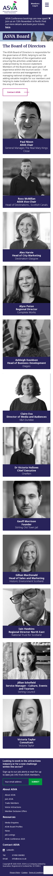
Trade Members (12, 803)
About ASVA (10, 795)
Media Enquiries (12, 822)
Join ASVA (9, 799)
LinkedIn (10, 850)
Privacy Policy (15, 873)
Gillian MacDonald (26, 578)
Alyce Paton (26, 309)
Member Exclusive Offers (16, 811)
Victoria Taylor (27, 742)
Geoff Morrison (26, 524)
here (7, 27)
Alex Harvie (26, 255)
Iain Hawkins (27, 631)
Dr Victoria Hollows (26, 470)
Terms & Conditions (36, 873)
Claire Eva (27, 416)
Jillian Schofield (26, 687)
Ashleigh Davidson (26, 363)
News (7, 830)
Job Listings (10, 835)
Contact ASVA (13, 92)
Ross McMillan (26, 201)
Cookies (24, 873)
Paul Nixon (26, 146)
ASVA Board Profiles (14, 826)
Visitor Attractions (13, 807)
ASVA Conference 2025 (15, 839)
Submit (35, 781)
